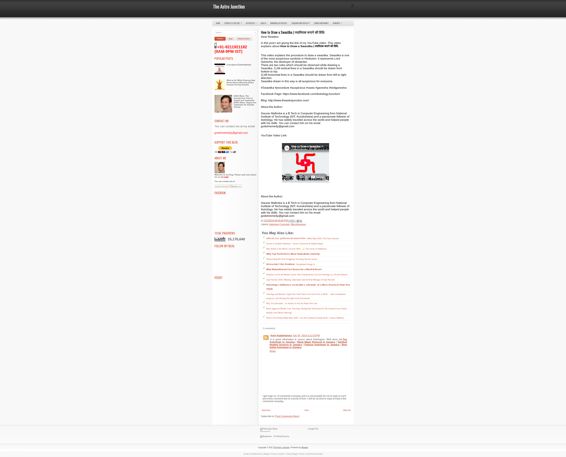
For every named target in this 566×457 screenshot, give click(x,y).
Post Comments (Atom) (287, 416)
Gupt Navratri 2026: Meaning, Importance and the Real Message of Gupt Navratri (300, 280)
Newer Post (266, 410)
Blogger (305, 447)
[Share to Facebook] (298, 221)
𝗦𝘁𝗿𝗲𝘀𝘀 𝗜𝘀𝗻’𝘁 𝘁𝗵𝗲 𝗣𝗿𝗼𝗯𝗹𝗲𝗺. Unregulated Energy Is (290, 264)
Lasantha (281, 454)
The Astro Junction (229, 6)
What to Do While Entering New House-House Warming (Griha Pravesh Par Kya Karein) (241, 82)
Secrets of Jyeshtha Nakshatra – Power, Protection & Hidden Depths (294, 244)
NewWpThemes (257, 454)
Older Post (347, 410)
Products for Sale (233, 23)
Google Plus (313, 429)
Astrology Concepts (279, 224)
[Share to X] (295, 221)
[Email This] (289, 221)
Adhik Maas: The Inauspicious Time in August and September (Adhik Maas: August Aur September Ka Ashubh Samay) (245, 101)
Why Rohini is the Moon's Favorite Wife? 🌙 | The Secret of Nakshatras (296, 249)
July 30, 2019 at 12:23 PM (306, 335)
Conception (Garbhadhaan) (239, 65)
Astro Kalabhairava (281, 335)
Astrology (251, 23)
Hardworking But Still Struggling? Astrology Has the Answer (291, 259)
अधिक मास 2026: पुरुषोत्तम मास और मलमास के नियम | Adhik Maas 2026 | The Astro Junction (302, 238)
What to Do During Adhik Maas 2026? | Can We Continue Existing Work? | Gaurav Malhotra (305, 318)
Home (218, 23)
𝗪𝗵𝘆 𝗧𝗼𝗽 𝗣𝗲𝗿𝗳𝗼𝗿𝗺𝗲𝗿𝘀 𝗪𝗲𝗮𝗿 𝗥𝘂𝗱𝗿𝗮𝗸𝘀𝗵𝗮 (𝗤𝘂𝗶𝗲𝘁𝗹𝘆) (293, 254)
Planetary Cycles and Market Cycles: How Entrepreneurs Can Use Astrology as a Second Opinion (306, 274)
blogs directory (265, 431)
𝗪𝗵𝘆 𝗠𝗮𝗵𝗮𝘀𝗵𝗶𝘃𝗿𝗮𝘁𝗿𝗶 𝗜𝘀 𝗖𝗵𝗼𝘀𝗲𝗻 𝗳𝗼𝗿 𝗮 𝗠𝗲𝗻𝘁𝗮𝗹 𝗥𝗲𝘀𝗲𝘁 (294, 269)
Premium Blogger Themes (295, 454)
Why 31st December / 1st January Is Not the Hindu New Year (291, 303)
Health (263, 23)
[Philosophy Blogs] (268, 429)
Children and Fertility (301, 23)
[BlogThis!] (292, 221)
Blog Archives (244, 39)
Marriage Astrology (278, 23)
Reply (273, 351)
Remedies (337, 23)
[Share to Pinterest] (300, 221)
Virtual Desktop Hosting (314, 454)
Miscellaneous (298, 224)
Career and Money (321, 23)
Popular (220, 39)
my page (225, 177)
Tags (231, 39)
